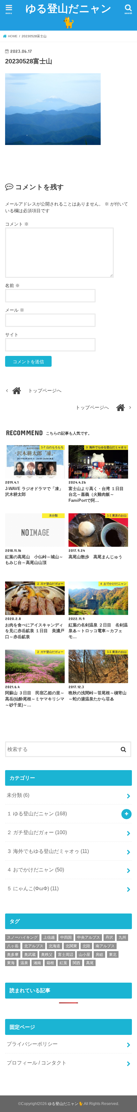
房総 (99, 954)
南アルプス (105, 946)
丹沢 (109, 937)
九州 (122, 937)
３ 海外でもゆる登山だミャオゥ (48, 851)
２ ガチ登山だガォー (37, 832)
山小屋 (84, 954)
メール (14, 310)
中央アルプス (88, 937)
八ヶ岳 (12, 946)
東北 (113, 954)
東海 (11, 963)
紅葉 (63, 963)
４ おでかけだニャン (35, 869)
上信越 (49, 937)
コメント (17, 224)
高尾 (90, 963)
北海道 (54, 946)
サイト (11, 334)
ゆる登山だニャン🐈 (68, 15)
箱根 (50, 963)
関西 (76, 963)
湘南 (37, 963)
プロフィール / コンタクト (37, 1062)
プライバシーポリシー (32, 1044)
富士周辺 (65, 954)
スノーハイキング (22, 937)
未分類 (18, 795)
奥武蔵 (30, 954)
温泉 (24, 963)
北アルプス (33, 946)
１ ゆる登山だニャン (37, 813)
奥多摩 (12, 954)
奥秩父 (47, 954)
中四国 (66, 937)
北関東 (71, 946)
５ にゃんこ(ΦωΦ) (33, 888)
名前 (12, 285)
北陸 (86, 946)
